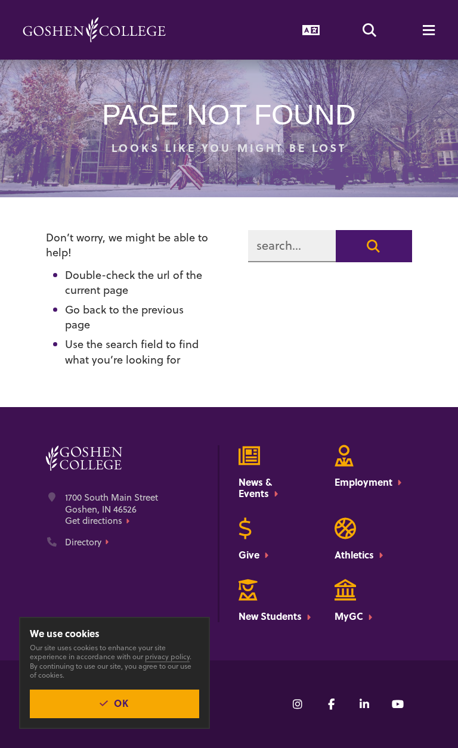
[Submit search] (374, 246)
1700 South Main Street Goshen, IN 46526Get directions (111, 509)
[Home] (94, 30)
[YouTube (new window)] (397, 704)
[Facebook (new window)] (331, 704)
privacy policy (167, 656)
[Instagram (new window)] (297, 704)
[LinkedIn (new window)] (364, 704)
